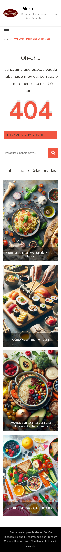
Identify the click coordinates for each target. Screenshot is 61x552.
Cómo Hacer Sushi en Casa (30, 339)
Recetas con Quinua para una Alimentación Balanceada (30, 424)
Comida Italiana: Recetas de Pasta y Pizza (30, 254)
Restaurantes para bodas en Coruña (30, 532)
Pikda (27, 9)
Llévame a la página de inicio (30, 135)
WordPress (37, 541)
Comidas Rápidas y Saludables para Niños (31, 509)
